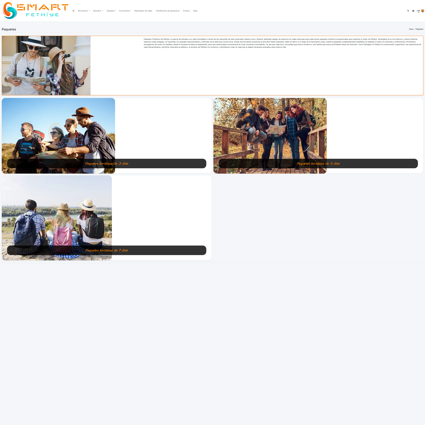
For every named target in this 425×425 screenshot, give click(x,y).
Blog (195, 11)
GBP (418, 11)
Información (83, 11)
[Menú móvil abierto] (73, 11)
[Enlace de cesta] (413, 11)
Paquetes (110, 11)
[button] (408, 11)
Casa (411, 29)
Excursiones (124, 11)
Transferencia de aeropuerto (168, 11)
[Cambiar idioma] (422, 11)
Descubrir (97, 11)
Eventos (186, 11)
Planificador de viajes (143, 11)
